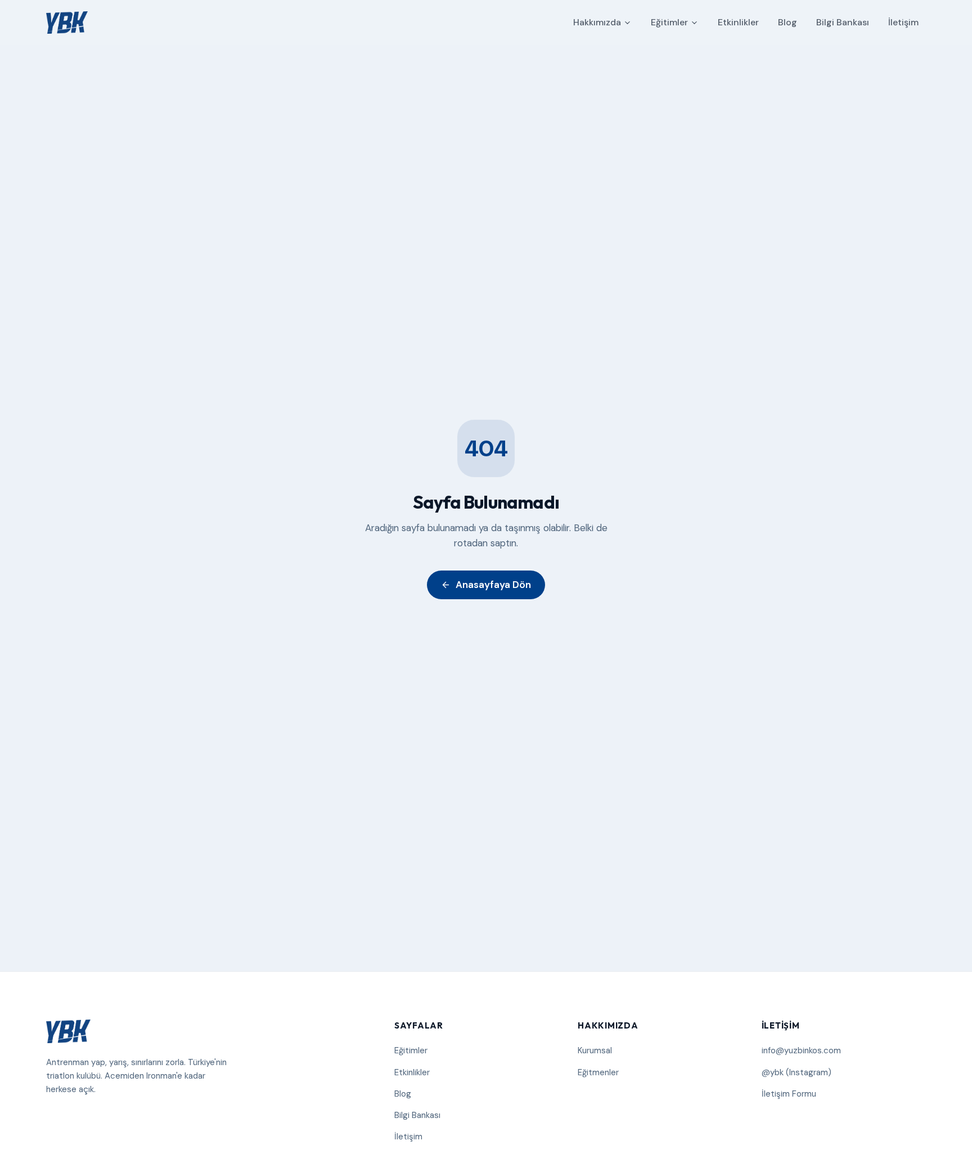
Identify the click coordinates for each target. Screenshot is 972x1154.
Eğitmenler (598, 1072)
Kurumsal (595, 1050)
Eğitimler (669, 22)
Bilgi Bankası (842, 22)
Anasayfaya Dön (493, 584)
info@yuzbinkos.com (801, 1050)
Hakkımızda (597, 22)
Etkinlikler (738, 22)
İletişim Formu (789, 1093)
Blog (787, 22)
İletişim (903, 22)
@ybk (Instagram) (796, 1072)
